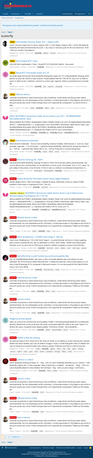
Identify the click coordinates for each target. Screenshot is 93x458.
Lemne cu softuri (21, 359)
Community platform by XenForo (46, 452)
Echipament (14, 332)
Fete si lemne (20, 417)
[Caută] (89, 13)
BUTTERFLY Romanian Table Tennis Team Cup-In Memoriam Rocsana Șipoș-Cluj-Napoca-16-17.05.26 (46, 194)
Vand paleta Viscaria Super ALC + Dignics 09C (34, 41)
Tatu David (13, 269)
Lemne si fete (20, 299)
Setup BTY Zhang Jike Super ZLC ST (29, 72)
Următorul (15, 437)
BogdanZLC (14, 86)
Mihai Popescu (15, 67)
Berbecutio (13, 171)
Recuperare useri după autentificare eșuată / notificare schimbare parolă (33, 25)
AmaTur (39, 13)
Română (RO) (12, 448)
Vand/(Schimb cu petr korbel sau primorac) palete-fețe (39, 256)
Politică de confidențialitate (66, 448)
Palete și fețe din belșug (25, 337)
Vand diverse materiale (24, 140)
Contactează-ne (35, 448)
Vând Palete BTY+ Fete (23, 61)
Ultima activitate (7, 18)
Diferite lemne (20, 94)
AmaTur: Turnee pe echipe (25, 135)
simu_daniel (14, 151)
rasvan (12, 132)
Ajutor (79, 448)
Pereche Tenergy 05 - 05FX (26, 159)
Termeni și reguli (48, 448)
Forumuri (15, 13)
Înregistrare (19, 18)
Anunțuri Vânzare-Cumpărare (72, 67)
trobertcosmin (15, 248)
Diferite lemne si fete (23, 217)
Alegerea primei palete (20, 318)
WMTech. (56, 454)
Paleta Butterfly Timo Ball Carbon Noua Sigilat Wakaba (39, 178)
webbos (12, 187)
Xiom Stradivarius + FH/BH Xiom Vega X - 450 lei (36, 236)
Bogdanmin (14, 53)
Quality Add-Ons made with (30, 454)
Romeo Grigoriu (15, 371)
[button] (21, 13)
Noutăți (28, 13)
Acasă (5, 13)
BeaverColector (15, 330)
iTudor (12, 108)
